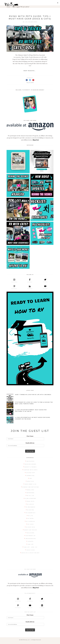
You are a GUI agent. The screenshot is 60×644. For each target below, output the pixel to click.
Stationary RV (30, 535)
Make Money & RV (30, 484)
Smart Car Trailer (30, 529)
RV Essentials (30, 512)
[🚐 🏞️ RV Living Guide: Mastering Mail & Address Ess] (18, 209)
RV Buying (30, 509)
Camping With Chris (30, 469)
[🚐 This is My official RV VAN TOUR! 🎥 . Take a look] (18, 185)
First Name (30, 436)
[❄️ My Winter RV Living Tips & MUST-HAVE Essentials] (18, 161)
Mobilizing (30, 489)
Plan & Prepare (30, 498)
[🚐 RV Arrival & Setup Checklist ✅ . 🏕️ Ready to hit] (41, 233)
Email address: (30, 443)
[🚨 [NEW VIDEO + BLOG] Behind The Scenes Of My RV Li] (41, 185)
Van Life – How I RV (30, 547)
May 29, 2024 (30, 82)
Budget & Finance (31, 466)
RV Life (25, 21)
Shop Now (36, 140)
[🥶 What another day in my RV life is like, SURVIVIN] (41, 161)
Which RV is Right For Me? (30, 552)
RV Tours (31, 518)
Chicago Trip (30, 472)
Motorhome (30, 492)
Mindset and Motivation (30, 487)
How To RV (30, 481)
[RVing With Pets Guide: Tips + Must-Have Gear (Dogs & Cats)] (30, 38)
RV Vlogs (31, 524)
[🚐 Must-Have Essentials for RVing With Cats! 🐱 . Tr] (18, 233)
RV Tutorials (30, 521)
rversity (30, 77)
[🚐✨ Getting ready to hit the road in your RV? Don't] (41, 209)
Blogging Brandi (30, 464)
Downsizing (31, 475)
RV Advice (30, 504)
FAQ (30, 478)
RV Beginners (30, 507)
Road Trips (30, 501)
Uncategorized (30, 538)
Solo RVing (30, 532)
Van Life (30, 544)
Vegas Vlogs (30, 550)
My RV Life (30, 495)
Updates (30, 541)
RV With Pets (33, 21)
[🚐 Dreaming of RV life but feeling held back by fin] (18, 257)
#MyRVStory (31, 461)
